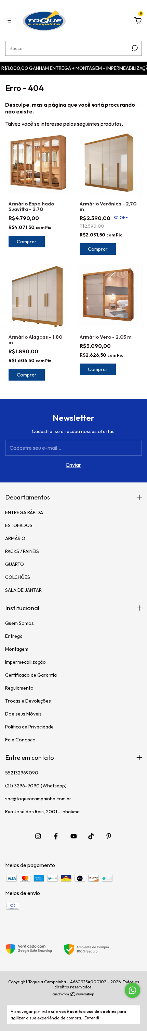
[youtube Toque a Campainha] (73, 836)
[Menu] (10, 21)
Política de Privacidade (29, 727)
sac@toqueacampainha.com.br (38, 799)
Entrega (14, 636)
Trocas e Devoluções (28, 701)
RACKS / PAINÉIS (22, 551)
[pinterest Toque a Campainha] (109, 836)
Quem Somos (19, 623)
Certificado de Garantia (31, 675)
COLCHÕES (17, 577)
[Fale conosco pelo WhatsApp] (132, 990)
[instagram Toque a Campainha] (38, 836)
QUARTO (14, 564)
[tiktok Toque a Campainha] (91, 836)
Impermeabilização (25, 662)
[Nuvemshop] (73, 994)
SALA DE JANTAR (23, 590)
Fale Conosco (20, 740)
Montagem (16, 649)
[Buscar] (134, 48)
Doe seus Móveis (23, 714)
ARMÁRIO (15, 538)
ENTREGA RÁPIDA (24, 512)
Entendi (91, 1017)
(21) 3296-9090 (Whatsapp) (36, 786)
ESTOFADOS (18, 525)
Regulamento (19, 688)
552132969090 (21, 773)
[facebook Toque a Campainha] (56, 836)
